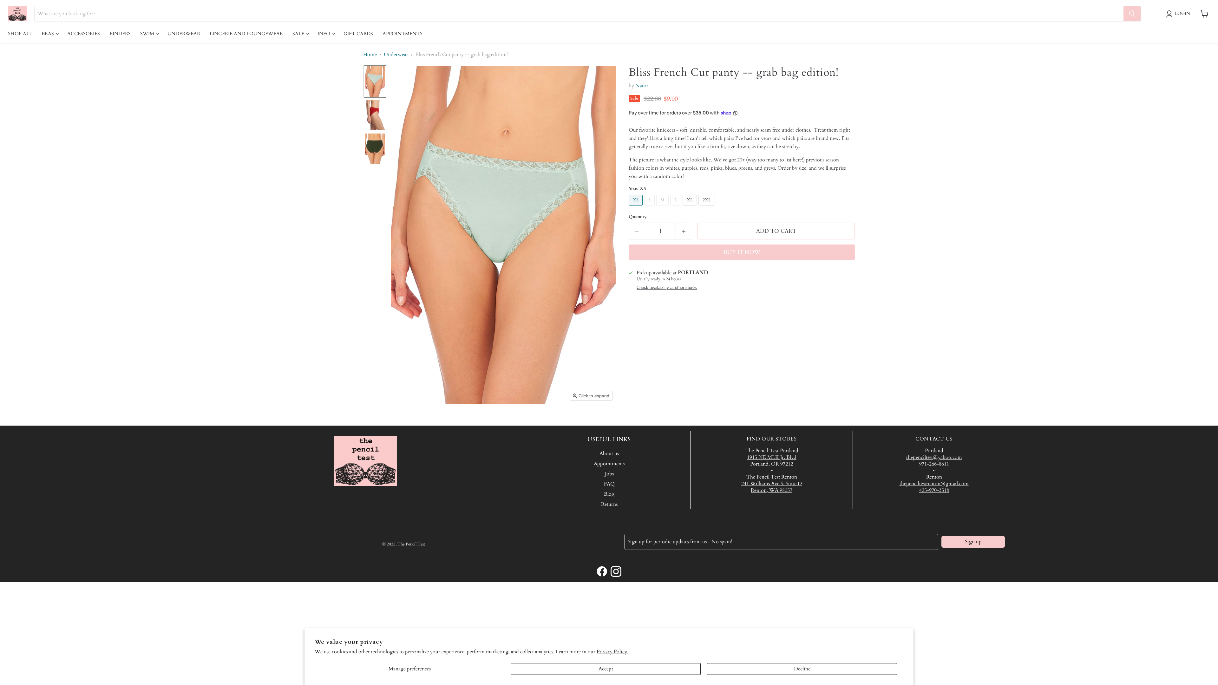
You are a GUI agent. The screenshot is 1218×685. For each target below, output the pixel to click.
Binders (120, 33)
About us (609, 453)
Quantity (638, 216)
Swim (147, 33)
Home (370, 54)
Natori (642, 85)
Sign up (973, 541)
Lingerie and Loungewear (246, 33)
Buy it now (742, 252)
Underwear (183, 33)
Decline (802, 668)
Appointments (402, 33)
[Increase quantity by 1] (684, 231)
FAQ (609, 483)
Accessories (83, 33)
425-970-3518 (934, 490)
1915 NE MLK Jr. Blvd (771, 457)
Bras (48, 33)
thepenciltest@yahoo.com (934, 457)
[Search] (1132, 13)
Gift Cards (358, 33)
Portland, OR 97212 (771, 463)
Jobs (609, 473)
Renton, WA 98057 (771, 490)
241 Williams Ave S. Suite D (771, 483)
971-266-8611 (934, 463)
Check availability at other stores (667, 287)
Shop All (20, 33)
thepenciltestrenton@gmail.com (934, 483)
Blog (609, 494)
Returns (609, 504)
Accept (606, 668)
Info (324, 33)
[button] (1179, 14)
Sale (298, 33)
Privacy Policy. (612, 651)
